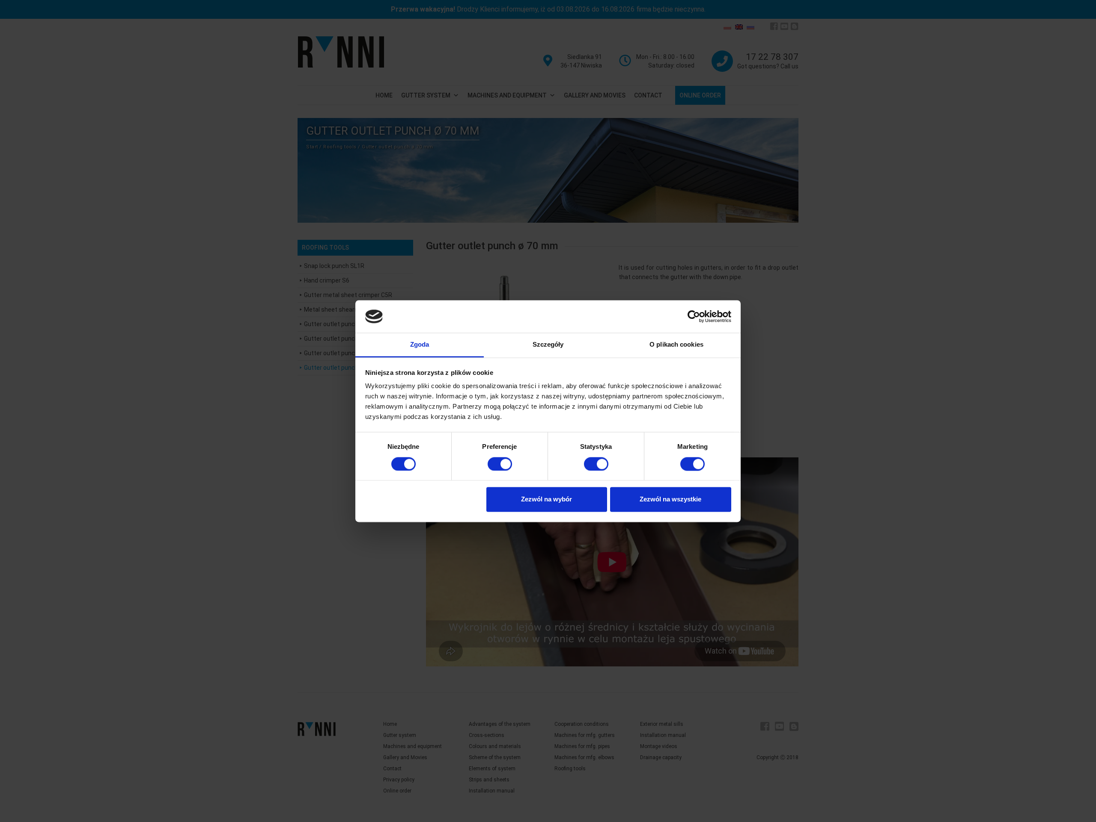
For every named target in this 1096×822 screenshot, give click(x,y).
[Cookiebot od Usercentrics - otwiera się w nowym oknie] (693, 316)
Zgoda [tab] (419, 344)
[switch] (500, 464)
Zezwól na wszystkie (670, 499)
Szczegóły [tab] (548, 344)
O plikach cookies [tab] (676, 344)
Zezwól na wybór (546, 499)
